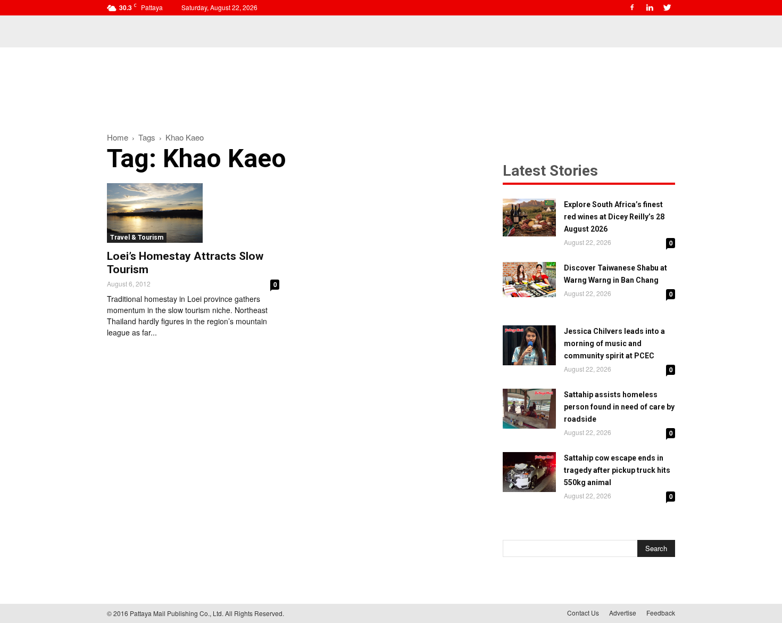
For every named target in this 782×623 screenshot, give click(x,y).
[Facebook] (632, 7)
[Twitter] (667, 7)
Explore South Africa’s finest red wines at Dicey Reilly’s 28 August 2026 (614, 216)
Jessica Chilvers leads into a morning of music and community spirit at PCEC (614, 343)
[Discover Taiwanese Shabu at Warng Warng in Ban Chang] (529, 279)
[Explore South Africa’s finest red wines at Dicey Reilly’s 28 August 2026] (529, 217)
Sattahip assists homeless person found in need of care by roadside (619, 406)
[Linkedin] (650, 7)
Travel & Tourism (136, 237)
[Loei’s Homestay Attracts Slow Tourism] (193, 213)
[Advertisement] (391, 84)
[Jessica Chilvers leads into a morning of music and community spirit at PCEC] (529, 345)
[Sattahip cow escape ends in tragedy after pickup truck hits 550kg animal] (529, 472)
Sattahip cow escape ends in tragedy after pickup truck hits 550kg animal (617, 470)
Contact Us (583, 612)
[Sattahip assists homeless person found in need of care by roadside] (529, 409)
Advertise (622, 612)
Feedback (660, 612)
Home (117, 137)
